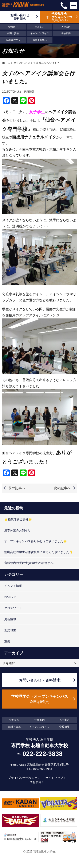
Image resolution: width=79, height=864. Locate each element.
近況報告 (10, 630)
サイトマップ (54, 777)
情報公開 (36, 782)
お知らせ (10, 597)
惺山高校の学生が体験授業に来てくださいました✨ (38, 552)
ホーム (6, 63)
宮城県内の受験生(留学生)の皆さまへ (29, 563)
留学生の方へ (40, 40)
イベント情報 (13, 585)
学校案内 (39, 27)
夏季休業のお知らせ (17, 530)
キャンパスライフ (39, 33)
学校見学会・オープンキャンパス (39, 699)
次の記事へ (62, 488)
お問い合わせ (19, 16)
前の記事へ (16, 488)
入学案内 (66, 27)
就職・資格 (13, 33)
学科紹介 (13, 27)
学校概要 (66, 33)
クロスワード (13, 608)
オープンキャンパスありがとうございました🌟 (35, 541)
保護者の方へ (13, 40)
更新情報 (29, 91)
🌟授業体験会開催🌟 (18, 519)
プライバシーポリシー (22, 777)
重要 (7, 641)
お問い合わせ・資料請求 (39, 680)
